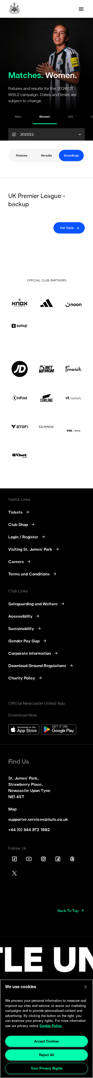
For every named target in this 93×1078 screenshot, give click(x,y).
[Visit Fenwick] (73, 369)
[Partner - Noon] (73, 299)
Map (12, 809)
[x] (14, 873)
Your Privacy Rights (47, 1068)
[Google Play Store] (58, 730)
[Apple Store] (23, 730)
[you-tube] (29, 859)
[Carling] (46, 397)
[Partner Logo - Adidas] (46, 299)
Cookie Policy (51, 1025)
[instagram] (43, 859)
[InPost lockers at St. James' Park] (19, 397)
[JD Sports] (19, 369)
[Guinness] (46, 426)
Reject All (46, 1054)
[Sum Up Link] (19, 325)
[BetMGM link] (46, 369)
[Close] (85, 987)
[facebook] (58, 859)
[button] (46, 134)
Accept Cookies (46, 1041)
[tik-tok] (14, 859)
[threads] (72, 859)
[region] (46, 1028)
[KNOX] (19, 299)
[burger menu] (81, 9)
